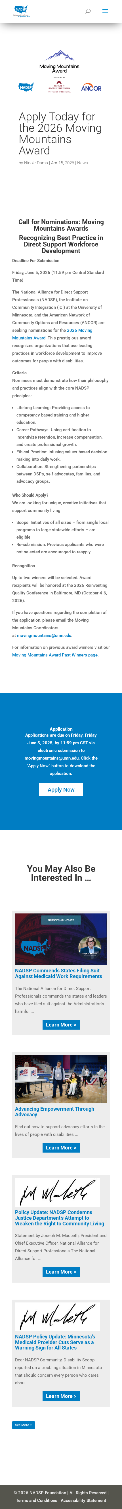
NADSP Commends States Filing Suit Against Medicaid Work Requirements (58, 973)
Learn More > (61, 1025)
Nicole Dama (36, 162)
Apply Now (61, 789)
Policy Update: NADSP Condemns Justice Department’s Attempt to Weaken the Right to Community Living (59, 1218)
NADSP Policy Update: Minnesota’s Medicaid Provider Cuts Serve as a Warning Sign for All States (55, 1342)
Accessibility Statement (83, 1500)
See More (22, 1425)
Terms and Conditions (36, 1500)
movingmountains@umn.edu (44, 635)
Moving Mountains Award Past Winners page (55, 655)
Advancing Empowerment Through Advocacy (54, 1111)
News (82, 162)
